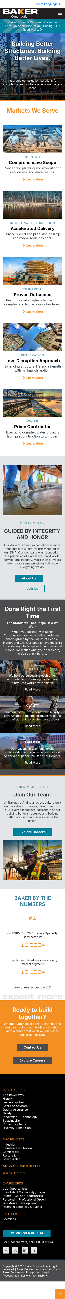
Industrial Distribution (17, 1148)
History (8, 1098)
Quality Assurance (15, 1109)
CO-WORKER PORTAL (26, 1233)
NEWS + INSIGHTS (21, 1166)
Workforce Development (20, 1203)
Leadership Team (14, 1102)
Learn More (34, 179)
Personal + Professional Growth (25, 1199)
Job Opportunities (15, 1188)
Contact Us (32, 1047)
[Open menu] (60, 13)
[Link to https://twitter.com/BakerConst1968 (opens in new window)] (34, 1250)
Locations (9, 1219)
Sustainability (12, 1120)
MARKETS (13, 1139)
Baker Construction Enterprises (21, 1272)
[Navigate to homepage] (21, 13)
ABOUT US (14, 1089)
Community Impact (16, 1124)
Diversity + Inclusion (17, 1128)
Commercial (11, 1152)
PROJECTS (14, 1173)
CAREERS (13, 1183)
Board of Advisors (15, 1106)
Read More (32, 689)
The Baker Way (13, 1095)
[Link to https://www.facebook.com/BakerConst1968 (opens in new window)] (6, 1250)
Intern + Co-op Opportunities (23, 1196)
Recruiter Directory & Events (22, 1207)
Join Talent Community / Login (24, 1192)
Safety (7, 1113)
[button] (60, 1294)
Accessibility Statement (16, 1275)
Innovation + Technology (20, 1117)
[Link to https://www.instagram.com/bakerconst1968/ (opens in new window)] (15, 1250)
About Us (29, 578)
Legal (45, 1272)
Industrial (9, 1144)
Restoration (10, 1155)
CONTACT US (17, 1213)
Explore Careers (33, 832)
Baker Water (11, 1159)
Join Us (32, 588)
